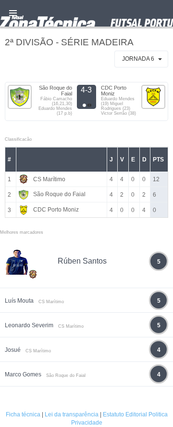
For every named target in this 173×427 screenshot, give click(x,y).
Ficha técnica (23, 414)
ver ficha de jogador (33, 302)
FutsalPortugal (86, 13)
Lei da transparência (72, 414)
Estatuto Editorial (125, 414)
